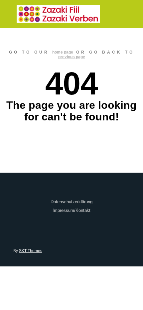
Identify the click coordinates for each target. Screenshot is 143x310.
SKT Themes (30, 250)
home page (62, 52)
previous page (71, 57)
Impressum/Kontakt (71, 210)
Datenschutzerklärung (71, 201)
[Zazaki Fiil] (58, 14)
